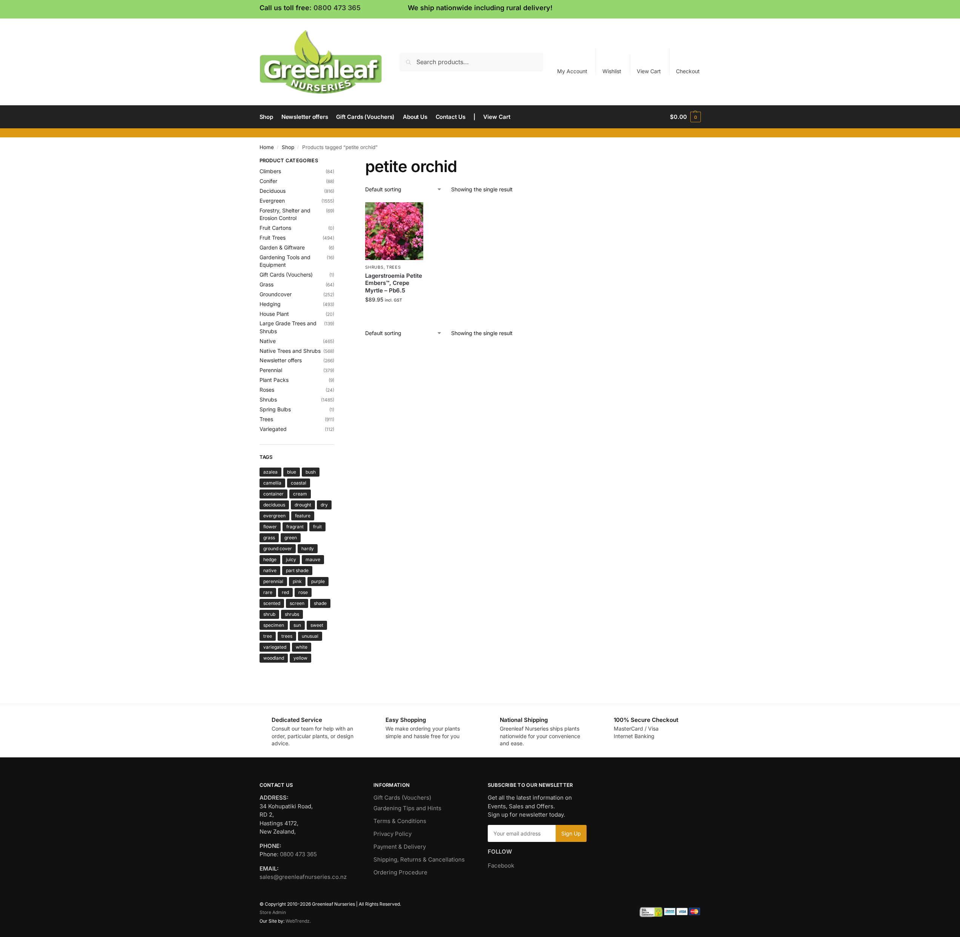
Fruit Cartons (275, 228)
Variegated (273, 429)
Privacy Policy (392, 833)
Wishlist (611, 71)
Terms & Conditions (399, 821)
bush (311, 472)
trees (286, 636)
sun (297, 625)
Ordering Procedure (400, 872)
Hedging (270, 304)
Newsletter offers (281, 360)
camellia (272, 483)
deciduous (274, 505)
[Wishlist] (412, 213)
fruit (317, 526)
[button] (685, 117)
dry (324, 505)
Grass (266, 284)
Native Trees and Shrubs (290, 351)
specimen (273, 625)
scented (271, 603)
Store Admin (273, 912)
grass (269, 537)
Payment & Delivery (399, 846)
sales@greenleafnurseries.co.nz (303, 876)
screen (297, 603)
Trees (393, 267)
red (285, 592)
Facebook (501, 865)
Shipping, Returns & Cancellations (419, 859)
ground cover (277, 548)
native (269, 570)
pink (297, 581)
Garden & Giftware (282, 247)
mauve (313, 559)
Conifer (268, 181)
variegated (274, 647)
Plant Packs (274, 380)
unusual (310, 636)
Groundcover (276, 294)
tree (267, 636)
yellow (300, 658)
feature (302, 516)
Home (267, 147)
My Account (572, 71)
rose (303, 592)
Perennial (271, 370)
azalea (270, 472)
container (273, 494)
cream (300, 494)
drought (303, 505)
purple (318, 581)
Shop (288, 147)
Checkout (688, 71)
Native (268, 341)
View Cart (649, 71)
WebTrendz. (298, 921)
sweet (316, 625)
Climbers (270, 171)
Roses (267, 389)
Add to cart (394, 315)
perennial (273, 581)
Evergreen (272, 200)
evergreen (274, 516)
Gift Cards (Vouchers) (286, 274)
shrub (269, 614)
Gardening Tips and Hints (407, 808)
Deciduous (273, 191)
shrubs (292, 614)
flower (270, 526)
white (301, 647)
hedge (269, 559)
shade (320, 603)
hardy (307, 548)
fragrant (295, 526)
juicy (291, 559)
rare (267, 592)
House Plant (274, 314)
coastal (298, 483)
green (290, 537)
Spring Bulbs (275, 409)
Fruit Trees (273, 237)
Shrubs (374, 267)
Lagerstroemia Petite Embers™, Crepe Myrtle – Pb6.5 (393, 283)
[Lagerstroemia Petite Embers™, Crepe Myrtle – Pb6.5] (394, 231)
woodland (273, 658)
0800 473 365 (337, 8)
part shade (297, 570)
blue (291, 472)
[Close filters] (336, 161)
